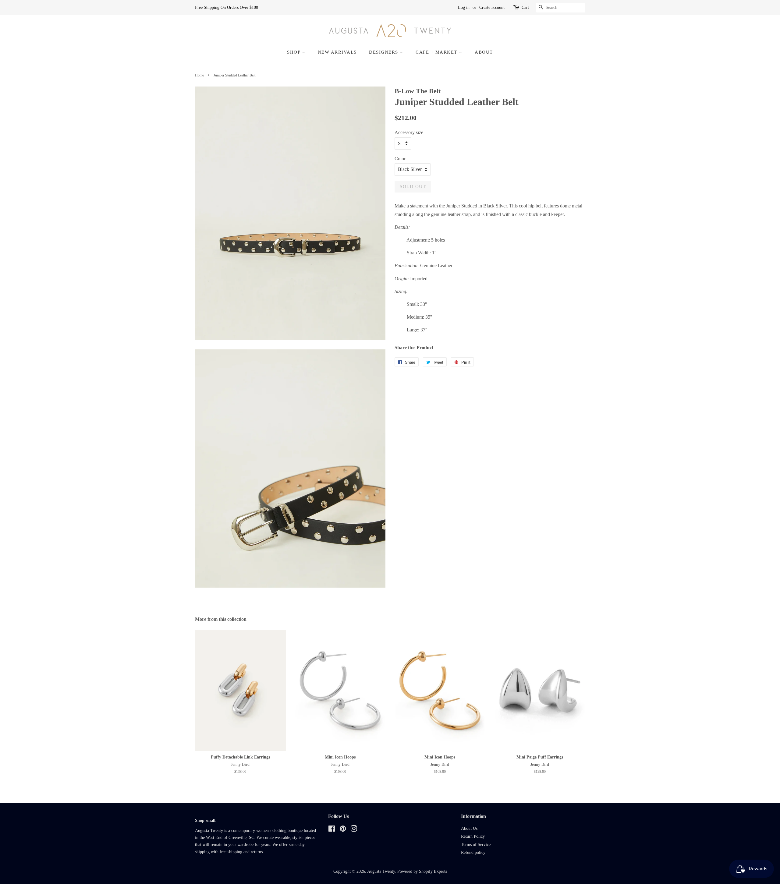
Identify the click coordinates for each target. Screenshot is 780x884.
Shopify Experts (433, 871)
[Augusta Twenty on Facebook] (331, 830)
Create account (492, 7)
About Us (469, 828)
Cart (525, 7)
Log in (464, 7)
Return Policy (473, 836)
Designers (384, 52)
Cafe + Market (437, 52)
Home (199, 75)
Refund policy (473, 852)
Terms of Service (476, 844)
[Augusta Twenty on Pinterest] (342, 830)
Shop (294, 52)
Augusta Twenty (381, 871)
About (484, 52)
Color (400, 158)
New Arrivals (337, 52)
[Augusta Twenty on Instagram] (353, 830)
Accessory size (409, 132)
